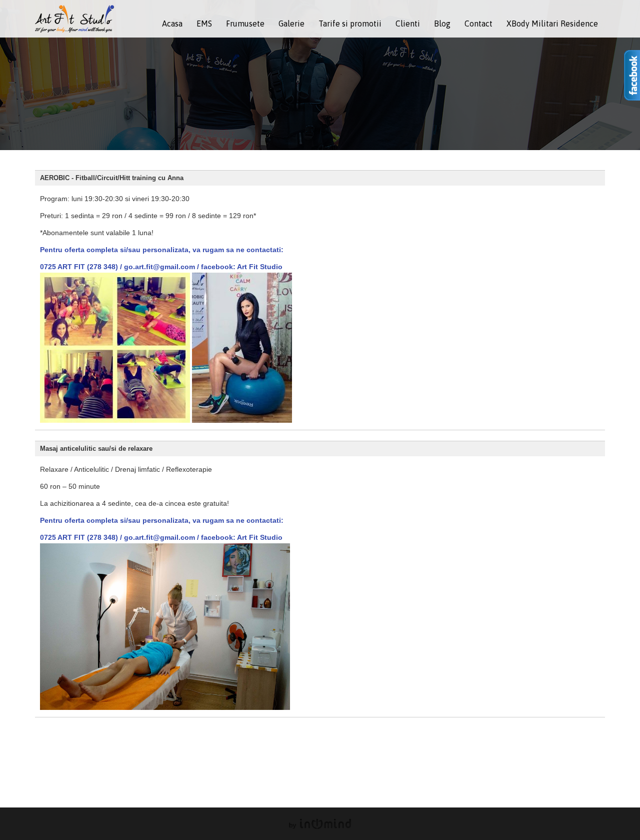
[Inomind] (320, 823)
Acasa (172, 23)
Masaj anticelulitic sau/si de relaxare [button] (96, 448)
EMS (204, 23)
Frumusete (245, 23)
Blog (442, 23)
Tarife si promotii (350, 23)
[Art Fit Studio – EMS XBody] (74, 18)
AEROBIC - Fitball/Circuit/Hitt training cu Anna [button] (112, 178)
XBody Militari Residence (552, 23)
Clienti (408, 23)
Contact (478, 23)
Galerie (291, 23)
